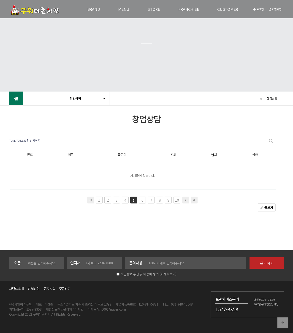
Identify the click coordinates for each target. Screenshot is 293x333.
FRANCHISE (188, 9)
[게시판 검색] (271, 141)
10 (177, 200)
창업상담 (34, 288)
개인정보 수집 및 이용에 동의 (139, 274)
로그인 (260, 9)
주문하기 (63, 288)
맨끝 (194, 200)
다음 (185, 200)
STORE (154, 9)
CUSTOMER (227, 9)
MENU (123, 9)
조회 (173, 154)
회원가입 (276, 9)
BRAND (93, 9)
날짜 (214, 154)
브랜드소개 (16, 288)
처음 (90, 200)
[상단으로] (282, 322)
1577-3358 (226, 309)
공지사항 (50, 288)
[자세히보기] (168, 274)
